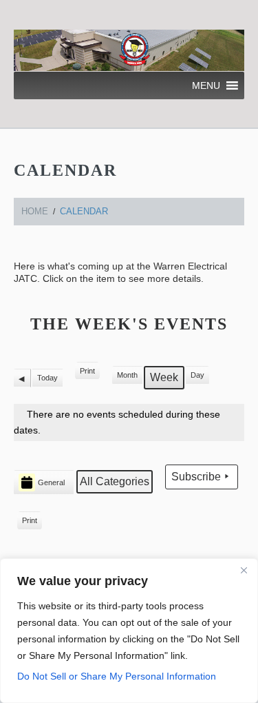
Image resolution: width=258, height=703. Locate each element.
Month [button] (127, 375)
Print (87, 373)
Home (34, 211)
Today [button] (47, 378)
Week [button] (164, 377)
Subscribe (196, 476)
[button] (206, 85)
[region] (129, 630)
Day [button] (197, 375)
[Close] (243, 570)
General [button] (51, 482)
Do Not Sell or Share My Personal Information (116, 676)
